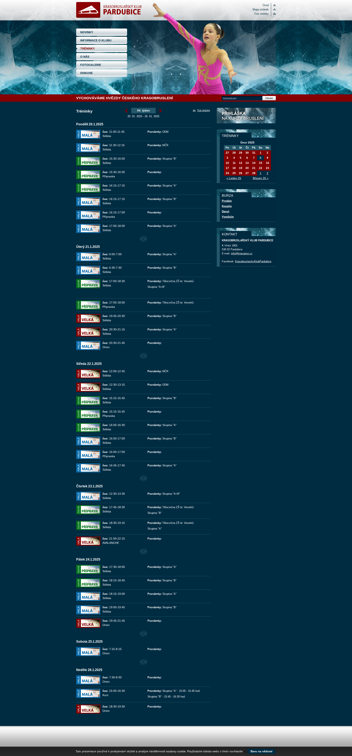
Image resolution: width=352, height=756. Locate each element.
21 (253, 168)
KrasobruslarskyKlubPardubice (253, 261)
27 (227, 152)
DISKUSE (86, 73)
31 (253, 152)
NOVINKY (86, 32)
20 (247, 168)
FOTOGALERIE (90, 64)
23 (267, 168)
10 (227, 162)
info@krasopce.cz (241, 253)
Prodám (227, 200)
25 (234, 173)
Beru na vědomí (261, 751)
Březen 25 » (260, 178)
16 (267, 162)
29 (240, 152)
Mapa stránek (261, 9)
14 (253, 162)
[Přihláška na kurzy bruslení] (246, 115)
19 (240, 168)
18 (234, 168)
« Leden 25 (234, 178)
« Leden (126, 111)
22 (260, 168)
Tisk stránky (261, 13)
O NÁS (84, 56)
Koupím (227, 206)
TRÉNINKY (87, 48)
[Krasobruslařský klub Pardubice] (109, 16)
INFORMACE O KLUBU (95, 40)
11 (234, 162)
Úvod (266, 5)
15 (260, 162)
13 (247, 162)
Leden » (160, 111)
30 (247, 152)
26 (240, 173)
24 (227, 173)
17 (227, 168)
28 (234, 152)
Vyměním (228, 216)
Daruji (225, 211)
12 (240, 162)
